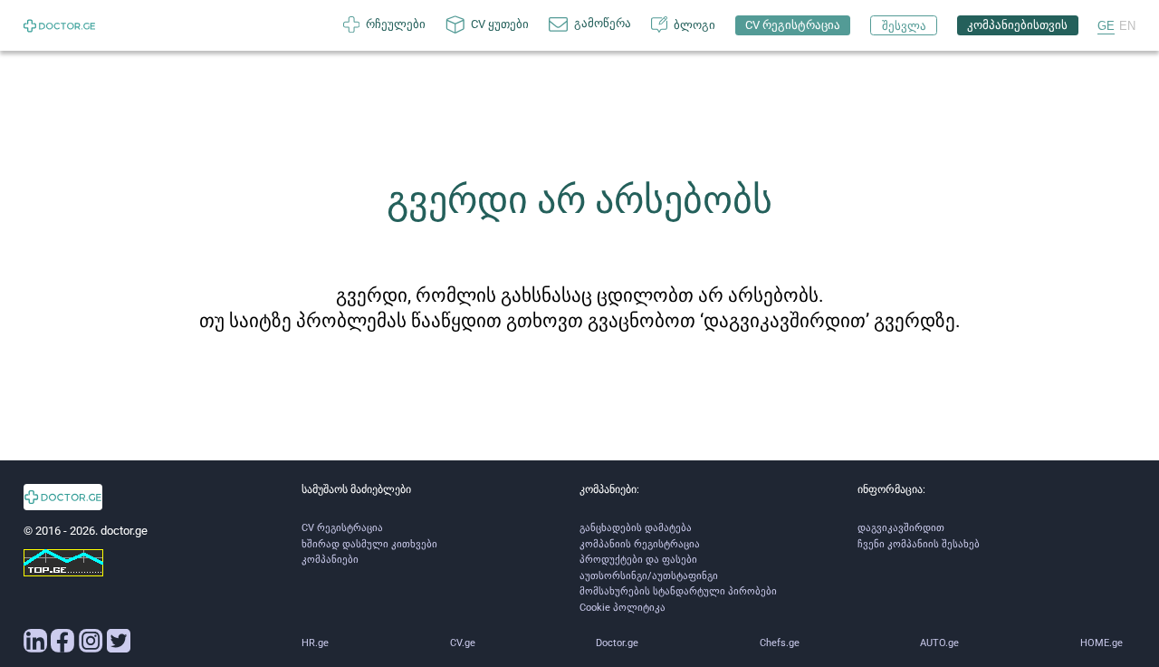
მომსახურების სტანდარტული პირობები (678, 591)
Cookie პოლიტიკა (623, 608)
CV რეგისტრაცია (342, 528)
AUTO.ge (939, 643)
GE (1106, 26)
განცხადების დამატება (636, 528)
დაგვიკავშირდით (900, 528)
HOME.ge (1101, 643)
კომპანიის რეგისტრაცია (640, 544)
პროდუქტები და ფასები (638, 560)
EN (1127, 26)
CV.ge (462, 643)
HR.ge (315, 643)
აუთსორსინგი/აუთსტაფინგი (649, 576)
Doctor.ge (617, 643)
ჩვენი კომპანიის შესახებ (918, 544)
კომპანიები (330, 560)
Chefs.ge (780, 643)
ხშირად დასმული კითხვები (369, 544)
